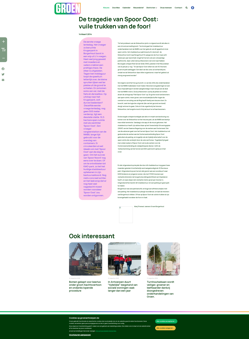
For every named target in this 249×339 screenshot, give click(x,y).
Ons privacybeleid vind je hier (106, 331)
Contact (178, 7)
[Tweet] (3, 74)
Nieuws (106, 7)
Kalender (126, 7)
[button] (186, 7)
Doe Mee (116, 7)
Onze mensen (166, 7)
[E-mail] (3, 80)
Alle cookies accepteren (165, 321)
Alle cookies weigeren (165, 328)
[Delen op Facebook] (3, 69)
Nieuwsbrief (138, 7)
